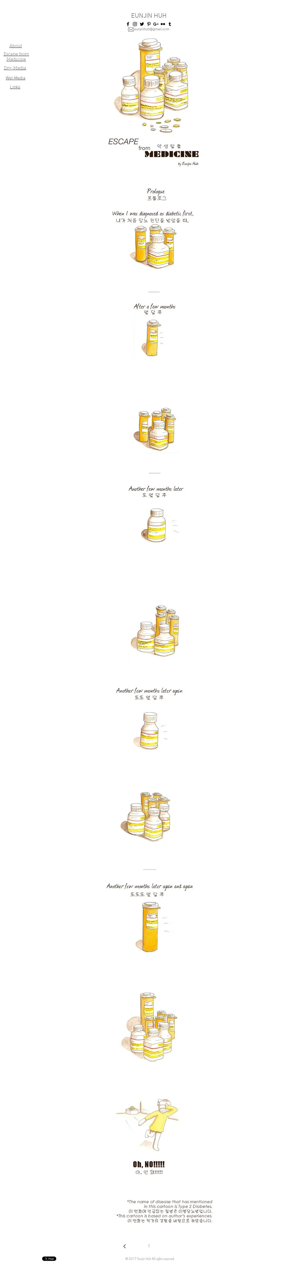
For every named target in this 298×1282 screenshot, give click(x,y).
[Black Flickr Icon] (163, 24)
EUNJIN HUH (149, 16)
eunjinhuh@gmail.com (151, 29)
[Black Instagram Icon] (135, 24)
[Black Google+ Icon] (156, 24)
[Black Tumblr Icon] (170, 24)
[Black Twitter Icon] (142, 24)
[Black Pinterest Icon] (149, 24)
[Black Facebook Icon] (128, 24)
